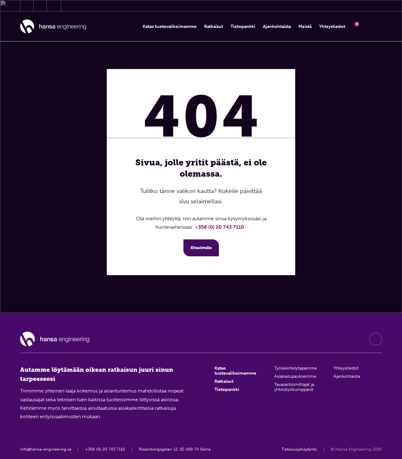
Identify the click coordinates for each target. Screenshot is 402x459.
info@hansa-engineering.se (45, 449)
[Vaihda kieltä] (376, 26)
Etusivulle (201, 247)
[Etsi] (365, 26)
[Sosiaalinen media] (375, 339)
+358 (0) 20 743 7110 (220, 227)
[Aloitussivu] (53, 26)
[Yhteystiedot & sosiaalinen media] (27, 5)
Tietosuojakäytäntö (299, 449)
